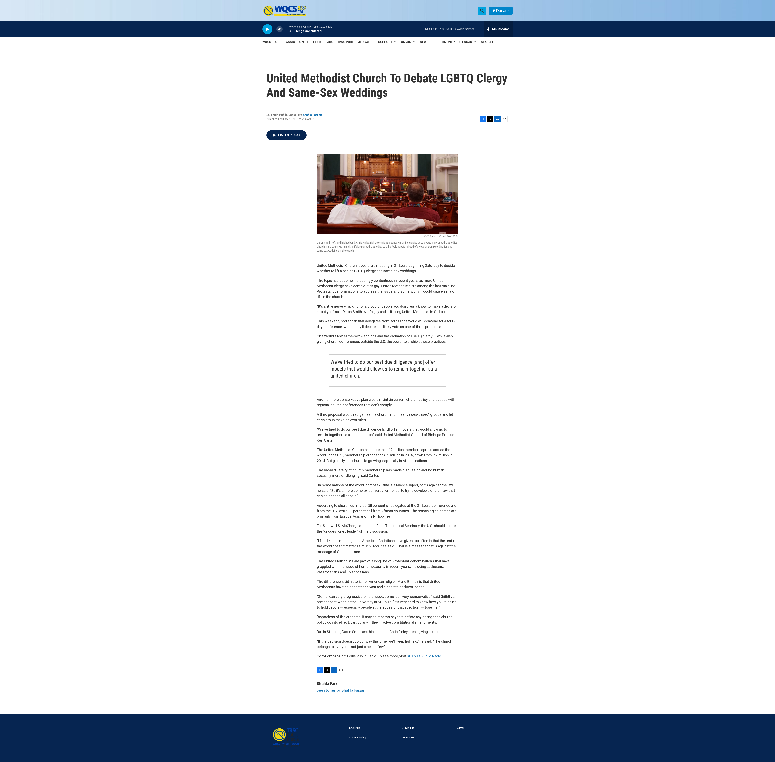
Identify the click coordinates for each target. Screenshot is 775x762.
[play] (267, 29)
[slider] (286, 29)
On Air (406, 42)
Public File (408, 728)
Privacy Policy (357, 737)
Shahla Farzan (312, 115)
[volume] (279, 29)
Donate (502, 10)
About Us (354, 728)
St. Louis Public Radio (424, 656)
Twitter (459, 728)
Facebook (408, 737)
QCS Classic (285, 42)
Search (487, 42)
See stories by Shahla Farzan (341, 690)
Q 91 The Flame (311, 42)
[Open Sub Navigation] (372, 42)
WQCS (266, 42)
